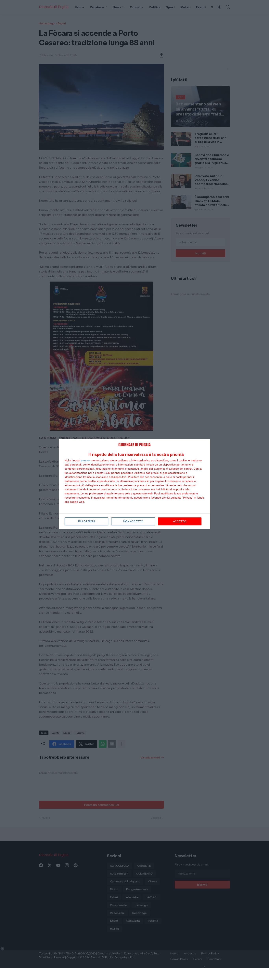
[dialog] (134, 484)
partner (85, 460)
